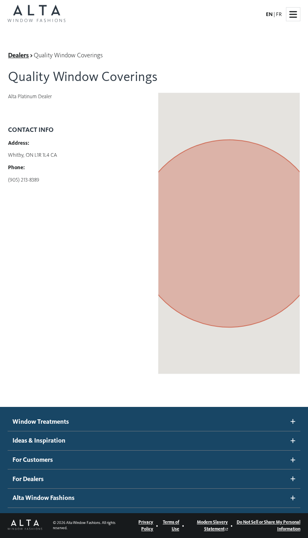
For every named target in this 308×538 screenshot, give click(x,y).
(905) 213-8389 (23, 179)
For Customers (32, 459)
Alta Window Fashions (43, 498)
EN (269, 14)
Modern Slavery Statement (212, 525)
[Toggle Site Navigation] (293, 14)
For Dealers (28, 479)
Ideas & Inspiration (38, 440)
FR (279, 14)
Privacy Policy (145, 525)
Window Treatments (40, 421)
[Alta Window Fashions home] (36, 14)
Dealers (18, 55)
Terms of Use (171, 525)
